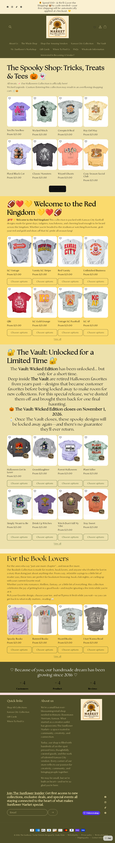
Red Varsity (64, 270)
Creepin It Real (66, 130)
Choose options (19, 281)
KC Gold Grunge (41, 321)
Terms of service (101, 835)
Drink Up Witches (42, 523)
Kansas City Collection (18, 712)
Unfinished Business (94, 270)
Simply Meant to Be (17, 523)
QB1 (9, 321)
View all (57, 188)
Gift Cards (12, 716)
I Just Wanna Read (93, 638)
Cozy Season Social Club (94, 175)
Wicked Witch (40, 130)
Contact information (100, 838)
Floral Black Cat (16, 173)
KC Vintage (13, 270)
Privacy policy (86, 835)
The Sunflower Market (29, 835)
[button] (10, 27)
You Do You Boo (15, 130)
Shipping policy (83, 838)
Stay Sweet (89, 523)
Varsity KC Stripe (41, 270)
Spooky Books (15, 638)
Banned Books (40, 638)
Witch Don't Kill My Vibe (68, 524)
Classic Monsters (41, 173)
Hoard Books (65, 638)
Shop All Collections (17, 707)
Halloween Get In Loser (16, 471)
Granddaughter (40, 469)
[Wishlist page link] (95, 27)
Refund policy (73, 835)
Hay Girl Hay (90, 130)
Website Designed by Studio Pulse (51, 835)
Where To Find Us (15, 721)
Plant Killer (89, 469)
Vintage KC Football (69, 321)
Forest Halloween (67, 469)
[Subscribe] (53, 812)
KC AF (86, 321)
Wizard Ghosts (66, 173)
